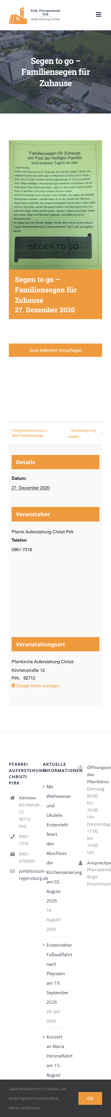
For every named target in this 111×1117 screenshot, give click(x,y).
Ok (90, 1098)
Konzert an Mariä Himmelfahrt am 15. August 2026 (55, 1060)
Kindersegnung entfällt (82, 433)
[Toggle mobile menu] (99, 14)
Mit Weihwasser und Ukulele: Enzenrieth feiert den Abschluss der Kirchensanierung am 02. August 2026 (55, 844)
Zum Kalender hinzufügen (56, 350)
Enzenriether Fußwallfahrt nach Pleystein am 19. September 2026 (55, 973)
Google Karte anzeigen (38, 685)
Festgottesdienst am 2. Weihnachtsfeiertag (30, 433)
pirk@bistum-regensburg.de (26, 874)
